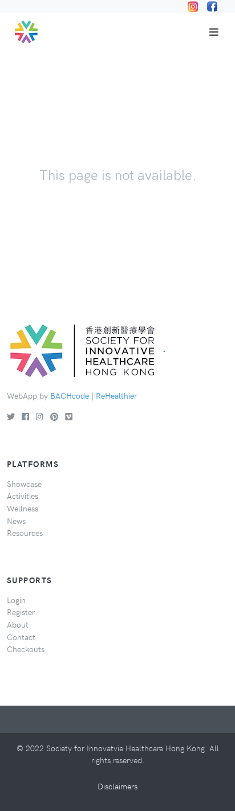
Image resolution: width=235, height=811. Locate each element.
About (18, 624)
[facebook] (25, 416)
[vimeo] (68, 416)
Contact (21, 636)
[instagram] (39, 416)
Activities (22, 495)
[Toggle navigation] (214, 32)
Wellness (22, 508)
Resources (25, 532)
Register (21, 611)
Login (16, 599)
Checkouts (25, 648)
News (16, 520)
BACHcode (69, 395)
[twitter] (11, 416)
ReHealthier (116, 395)
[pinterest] (54, 416)
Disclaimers (117, 786)
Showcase (24, 483)
